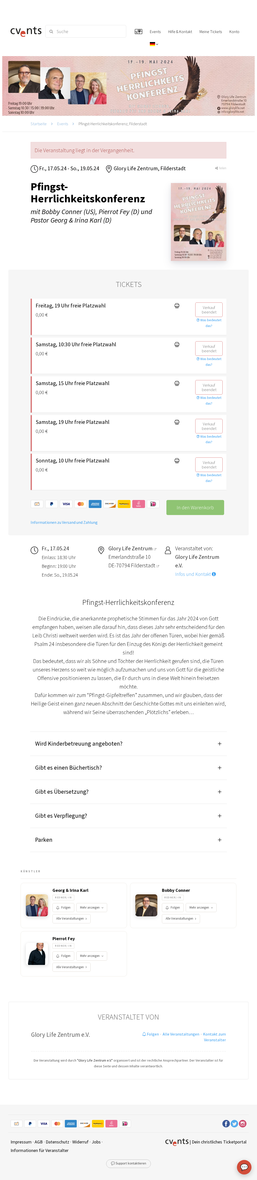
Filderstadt (143, 565)
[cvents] (25, 31)
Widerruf (80, 1142)
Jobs (96, 1142)
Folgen (66, 907)
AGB (39, 1142)
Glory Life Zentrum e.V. (60, 1035)
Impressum (21, 1142)
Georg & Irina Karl (70, 890)
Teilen (222, 168)
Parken (43, 840)
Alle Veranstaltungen (70, 918)
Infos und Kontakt (193, 574)
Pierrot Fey (63, 938)
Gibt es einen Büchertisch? (68, 767)
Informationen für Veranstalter (40, 1150)
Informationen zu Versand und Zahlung (64, 522)
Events (62, 123)
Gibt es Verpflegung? (61, 815)
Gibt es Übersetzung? (62, 791)
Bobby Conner (176, 890)
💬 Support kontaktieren (128, 1163)
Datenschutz (57, 1142)
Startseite (39, 123)
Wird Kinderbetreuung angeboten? (78, 743)
